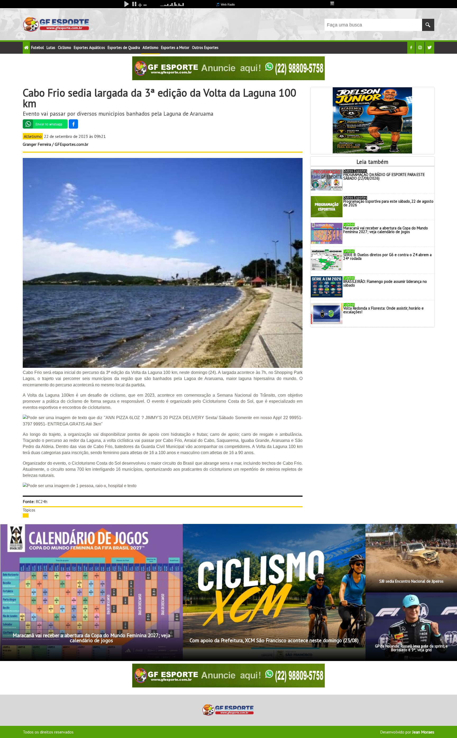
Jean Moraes (423, 732)
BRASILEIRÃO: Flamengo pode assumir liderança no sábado (385, 283)
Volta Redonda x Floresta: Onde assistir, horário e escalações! (383, 310)
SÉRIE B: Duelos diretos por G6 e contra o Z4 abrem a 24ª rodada (387, 256)
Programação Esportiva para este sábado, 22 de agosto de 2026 (388, 203)
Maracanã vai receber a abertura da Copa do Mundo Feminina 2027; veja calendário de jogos (385, 229)
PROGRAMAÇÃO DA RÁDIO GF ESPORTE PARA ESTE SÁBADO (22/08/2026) (384, 176)
